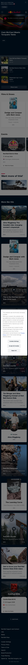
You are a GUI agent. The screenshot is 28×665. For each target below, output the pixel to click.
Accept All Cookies (14, 346)
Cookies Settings (14, 341)
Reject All (14, 350)
